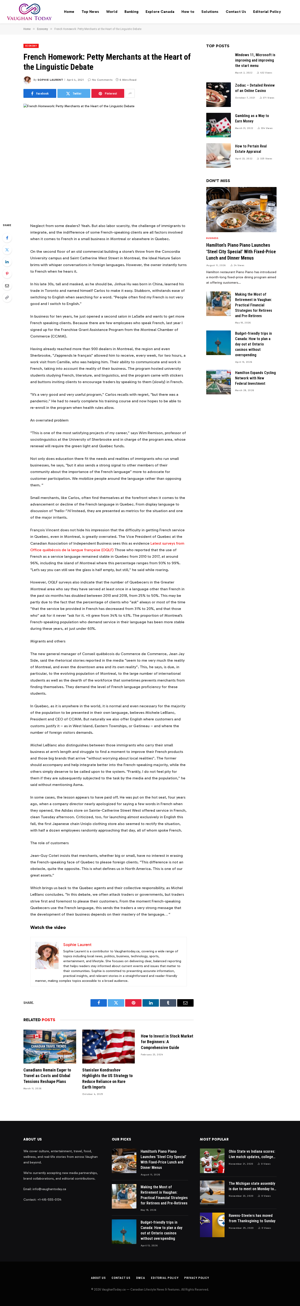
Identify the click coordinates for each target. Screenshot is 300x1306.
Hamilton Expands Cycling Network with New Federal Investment (255, 378)
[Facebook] (7, 237)
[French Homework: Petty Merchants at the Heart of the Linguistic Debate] (108, 159)
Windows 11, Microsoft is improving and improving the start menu (255, 60)
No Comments (102, 79)
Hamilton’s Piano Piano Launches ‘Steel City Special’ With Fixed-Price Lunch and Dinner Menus (241, 251)
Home (69, 11)
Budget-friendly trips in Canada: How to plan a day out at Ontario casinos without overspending (253, 344)
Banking (131, 11)
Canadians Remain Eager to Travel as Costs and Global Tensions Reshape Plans (47, 1076)
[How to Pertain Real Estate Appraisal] (218, 155)
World (111, 11)
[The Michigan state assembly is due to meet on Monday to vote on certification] (212, 1193)
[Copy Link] (7, 297)
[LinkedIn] (7, 261)
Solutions (209, 11)
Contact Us (236, 11)
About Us (98, 1278)
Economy (31, 46)
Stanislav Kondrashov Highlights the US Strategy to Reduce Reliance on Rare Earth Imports (107, 1079)
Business (212, 238)
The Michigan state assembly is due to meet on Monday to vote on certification (252, 1186)
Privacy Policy (196, 1278)
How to (187, 11)
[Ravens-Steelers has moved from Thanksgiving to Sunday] (212, 1225)
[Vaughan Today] (29, 11)
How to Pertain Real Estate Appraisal (251, 149)
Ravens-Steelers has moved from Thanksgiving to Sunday (252, 1218)
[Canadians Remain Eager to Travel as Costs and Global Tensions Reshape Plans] (49, 1047)
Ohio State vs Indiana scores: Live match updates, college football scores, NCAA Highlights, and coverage (252, 1154)
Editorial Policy (267, 11)
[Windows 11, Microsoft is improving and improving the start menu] (218, 64)
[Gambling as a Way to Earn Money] (218, 125)
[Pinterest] (7, 273)
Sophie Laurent (50, 79)
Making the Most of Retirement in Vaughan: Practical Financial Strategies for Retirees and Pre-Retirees (253, 305)
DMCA (140, 1278)
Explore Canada (160, 11)
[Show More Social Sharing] (130, 93)
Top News (90, 11)
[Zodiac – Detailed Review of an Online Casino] (218, 94)
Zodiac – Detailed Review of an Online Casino (255, 88)
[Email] (7, 285)
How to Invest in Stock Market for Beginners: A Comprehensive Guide (167, 1042)
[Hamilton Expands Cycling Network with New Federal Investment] (218, 382)
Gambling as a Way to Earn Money (252, 118)
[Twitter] (7, 249)
